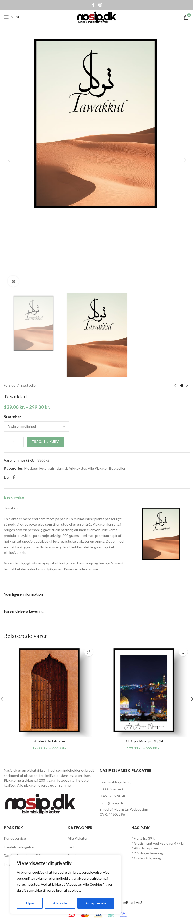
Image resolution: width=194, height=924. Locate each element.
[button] (9, 160)
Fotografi (46, 468)
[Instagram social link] (99, 5)
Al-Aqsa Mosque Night (144, 741)
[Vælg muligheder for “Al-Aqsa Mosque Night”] (183, 651)
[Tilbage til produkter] (181, 385)
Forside (9, 385)
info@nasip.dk (113, 803)
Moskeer (31, 468)
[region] (65, 884)
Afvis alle (60, 903)
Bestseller (29, 385)
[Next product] (187, 385)
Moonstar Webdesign (131, 809)
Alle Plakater (98, 468)
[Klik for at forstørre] (13, 281)
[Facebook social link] (93, 5)
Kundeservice (15, 838)
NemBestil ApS (130, 902)
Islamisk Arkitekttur (70, 468)
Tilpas (30, 903)
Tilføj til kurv (45, 442)
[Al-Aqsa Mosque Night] (144, 691)
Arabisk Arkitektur (50, 741)
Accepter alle (95, 903)
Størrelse (12, 416)
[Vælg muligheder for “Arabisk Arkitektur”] (88, 651)
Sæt (71, 847)
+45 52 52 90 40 (113, 796)
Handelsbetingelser (19, 847)
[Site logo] (97, 17)
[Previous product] (175, 385)
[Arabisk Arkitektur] (50, 691)
